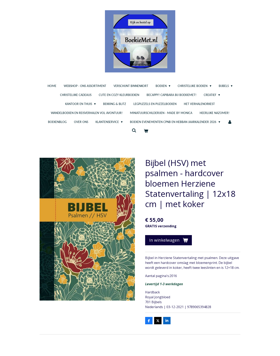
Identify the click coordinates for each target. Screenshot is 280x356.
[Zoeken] (134, 131)
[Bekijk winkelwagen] (146, 131)
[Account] (230, 122)
